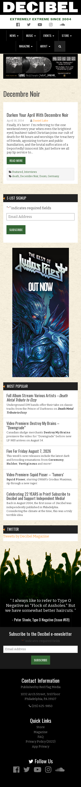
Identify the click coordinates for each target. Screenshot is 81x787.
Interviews (30, 171)
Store (66, 36)
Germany (53, 176)
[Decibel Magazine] (40, 6)
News (13, 36)
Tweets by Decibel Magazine (26, 536)
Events (47, 36)
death (15, 176)
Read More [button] (16, 160)
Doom (43, 176)
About (44, 46)
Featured (17, 171)
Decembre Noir (29, 176)
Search (61, 51)
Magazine (24, 46)
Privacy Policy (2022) (41, 741)
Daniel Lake (40, 120)
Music (30, 36)
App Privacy (40, 746)
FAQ (41, 737)
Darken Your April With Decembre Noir (37, 115)
